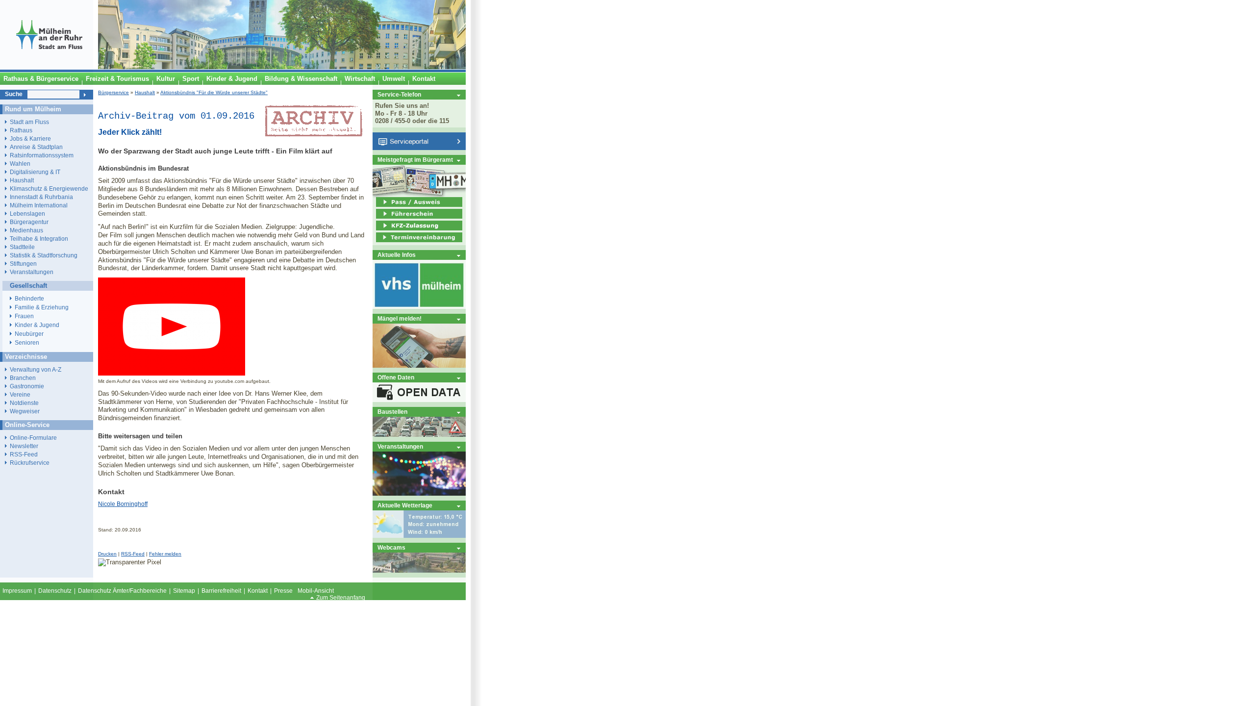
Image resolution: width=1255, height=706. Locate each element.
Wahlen (20, 163)
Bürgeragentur (29, 222)
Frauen (24, 316)
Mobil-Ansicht (316, 590)
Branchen (23, 378)
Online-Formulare (33, 437)
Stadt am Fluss (29, 122)
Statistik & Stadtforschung (43, 255)
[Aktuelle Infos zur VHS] (419, 306)
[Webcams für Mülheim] (419, 570)
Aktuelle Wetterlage (404, 505)
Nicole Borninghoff (123, 504)
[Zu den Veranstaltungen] (419, 493)
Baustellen (392, 411)
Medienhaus (26, 230)
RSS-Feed (133, 553)
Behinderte (29, 298)
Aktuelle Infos (396, 255)
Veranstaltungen (400, 446)
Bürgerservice (113, 92)
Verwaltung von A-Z (35, 369)
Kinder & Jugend (37, 325)
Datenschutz (55, 590)
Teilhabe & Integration (39, 238)
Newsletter (24, 446)
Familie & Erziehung (42, 307)
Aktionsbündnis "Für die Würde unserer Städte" (214, 92)
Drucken (107, 553)
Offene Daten (395, 377)
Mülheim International (39, 205)
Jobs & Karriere (30, 138)
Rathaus (21, 130)
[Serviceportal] (419, 147)
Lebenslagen (27, 213)
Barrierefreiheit (221, 590)
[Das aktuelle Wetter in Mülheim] (419, 535)
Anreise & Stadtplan (36, 147)
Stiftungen (23, 263)
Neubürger (29, 333)
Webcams (391, 547)
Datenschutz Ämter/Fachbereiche (122, 590)
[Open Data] (419, 399)
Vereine (20, 394)
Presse (283, 590)
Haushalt (145, 92)
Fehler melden (165, 553)
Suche (14, 94)
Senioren (27, 342)
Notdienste (24, 403)
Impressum (17, 590)
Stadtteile (22, 247)
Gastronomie (27, 386)
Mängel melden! (399, 318)
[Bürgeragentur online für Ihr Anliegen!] (419, 365)
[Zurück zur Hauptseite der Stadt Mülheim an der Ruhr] (49, 67)
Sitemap (184, 590)
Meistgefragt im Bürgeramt (415, 159)
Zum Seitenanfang (340, 597)
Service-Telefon (399, 94)
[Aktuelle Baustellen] (419, 434)
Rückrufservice (30, 462)
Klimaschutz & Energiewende (49, 188)
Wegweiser (25, 411)
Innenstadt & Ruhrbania (41, 197)
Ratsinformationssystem (42, 155)
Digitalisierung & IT (35, 172)
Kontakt (258, 590)
